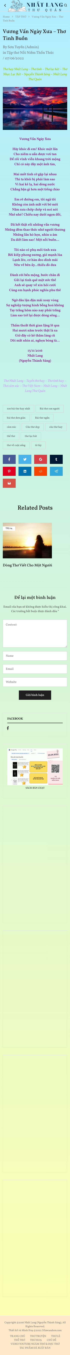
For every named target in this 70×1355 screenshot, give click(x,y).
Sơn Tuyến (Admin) (23, 47)
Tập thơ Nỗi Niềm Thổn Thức (30, 52)
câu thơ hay (56, 427)
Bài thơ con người (50, 409)
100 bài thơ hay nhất (18, 409)
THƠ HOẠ (36, 1340)
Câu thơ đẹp (33, 427)
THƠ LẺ (55, 1336)
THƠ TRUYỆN (38, 1336)
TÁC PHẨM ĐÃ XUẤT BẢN (35, 1348)
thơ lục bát (31, 436)
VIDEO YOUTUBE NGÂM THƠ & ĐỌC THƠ (35, 1344)
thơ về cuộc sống (16, 445)
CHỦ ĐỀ (51, 1340)
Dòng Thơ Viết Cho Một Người (27, 565)
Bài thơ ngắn (42, 418)
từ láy (38, 445)
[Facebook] (8, 729)
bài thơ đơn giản (16, 418)
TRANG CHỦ (17, 1336)
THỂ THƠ (19, 1340)
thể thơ (11, 436)
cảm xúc (11, 427)
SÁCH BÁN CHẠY (35, 788)
